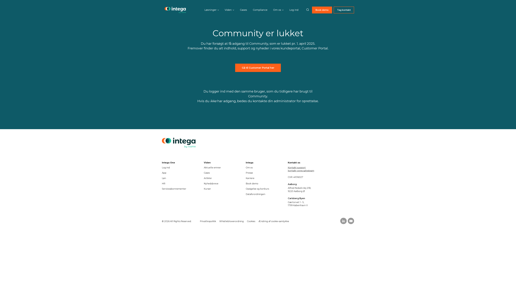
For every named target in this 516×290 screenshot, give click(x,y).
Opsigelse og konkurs (257, 189)
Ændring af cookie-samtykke (273, 221)
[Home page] (175, 10)
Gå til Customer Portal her (258, 67)
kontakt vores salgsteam (301, 170)
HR (163, 183)
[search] (307, 9)
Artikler (208, 178)
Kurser (207, 189)
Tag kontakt (344, 10)
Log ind (293, 9)
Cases (243, 9)
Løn (164, 178)
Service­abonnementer (174, 189)
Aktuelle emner (212, 167)
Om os (249, 167)
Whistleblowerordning (231, 221)
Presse (249, 173)
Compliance (260, 9)
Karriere (250, 178)
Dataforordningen (255, 194)
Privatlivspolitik (208, 221)
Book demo (322, 10)
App (164, 173)
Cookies (251, 221)
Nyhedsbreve (211, 183)
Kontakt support (297, 167)
